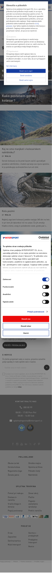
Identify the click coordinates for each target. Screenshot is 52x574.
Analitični (12, 37)
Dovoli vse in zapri (26, 71)
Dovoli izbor (26, 326)
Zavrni (26, 333)
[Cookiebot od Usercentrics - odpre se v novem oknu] (38, 237)
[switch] (45, 287)
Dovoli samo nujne (26, 80)
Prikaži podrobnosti (35, 312)
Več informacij (11, 66)
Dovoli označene (26, 75)
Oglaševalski (13, 51)
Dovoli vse (26, 319)
